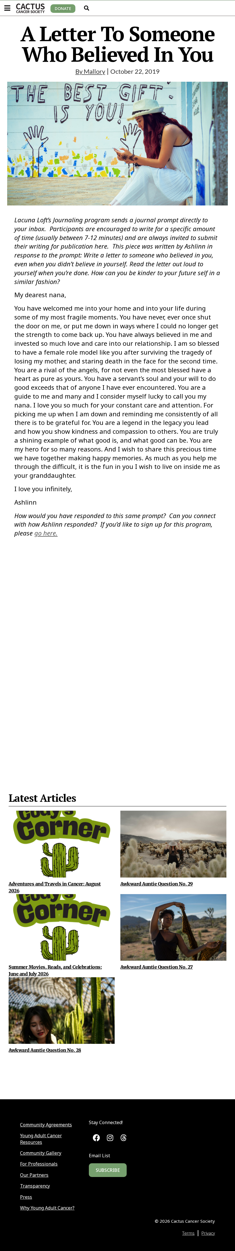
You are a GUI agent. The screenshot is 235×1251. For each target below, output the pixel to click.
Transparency (35, 1186)
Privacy (208, 1233)
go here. (46, 533)
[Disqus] (117, 650)
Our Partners (34, 1175)
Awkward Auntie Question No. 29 (156, 884)
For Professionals (39, 1164)
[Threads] (123, 1137)
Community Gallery (40, 1153)
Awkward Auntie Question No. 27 (156, 967)
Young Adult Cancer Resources (41, 1138)
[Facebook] (96, 1137)
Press (26, 1197)
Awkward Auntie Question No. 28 (45, 1050)
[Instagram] (110, 1137)
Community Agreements (46, 1125)
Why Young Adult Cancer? (47, 1208)
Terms (188, 1233)
